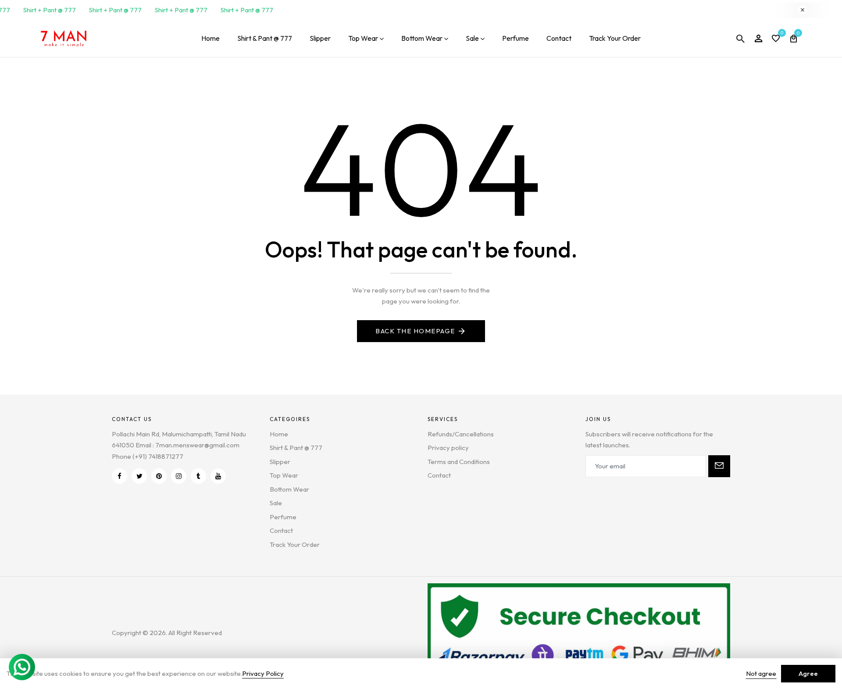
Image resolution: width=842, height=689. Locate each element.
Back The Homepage (415, 331)
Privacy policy (448, 447)
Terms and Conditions (459, 461)
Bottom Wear (421, 38)
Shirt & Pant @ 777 (264, 38)
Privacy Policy (263, 673)
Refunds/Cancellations (461, 434)
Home (210, 38)
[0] (776, 39)
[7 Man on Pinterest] (159, 476)
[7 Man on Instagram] (178, 476)
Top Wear (363, 38)
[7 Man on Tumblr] (198, 476)
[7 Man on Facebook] (119, 476)
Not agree (761, 673)
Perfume (515, 38)
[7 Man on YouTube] (218, 476)
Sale (472, 38)
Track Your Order (615, 38)
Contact (558, 38)
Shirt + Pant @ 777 (46, 10)
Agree (808, 673)
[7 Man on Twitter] (139, 476)
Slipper (320, 38)
